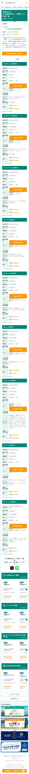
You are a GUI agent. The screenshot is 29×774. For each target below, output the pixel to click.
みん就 (9, 755)
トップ (2, 7)
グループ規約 (9, 764)
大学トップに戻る (15, 694)
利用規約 (14, 755)
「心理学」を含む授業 (17, 7)
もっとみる (22, 577)
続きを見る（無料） (18, 85)
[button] (27, 589)
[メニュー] (2, 2)
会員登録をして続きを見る (14, 771)
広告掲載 (5, 755)
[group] (10, 590)
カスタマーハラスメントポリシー (12, 766)
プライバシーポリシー (18, 764)
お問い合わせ (15, 757)
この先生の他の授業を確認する (14, 28)
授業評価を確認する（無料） (15, 53)
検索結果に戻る (15, 698)
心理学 (4, 24)
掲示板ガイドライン (21, 755)
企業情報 (22, 766)
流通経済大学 (8, 7)
